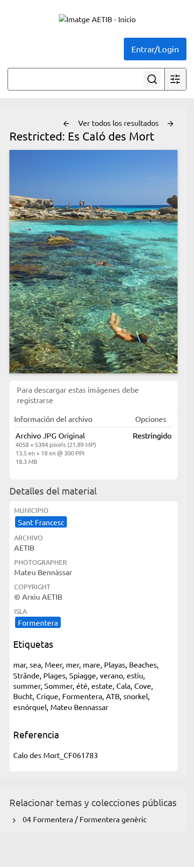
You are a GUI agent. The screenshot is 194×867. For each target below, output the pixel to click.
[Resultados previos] (66, 124)
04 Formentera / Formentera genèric (82, 819)
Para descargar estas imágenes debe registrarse (78, 395)
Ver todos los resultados (119, 122)
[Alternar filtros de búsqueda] (175, 79)
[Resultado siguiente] (170, 124)
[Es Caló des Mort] (93, 261)
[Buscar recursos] (152, 79)
